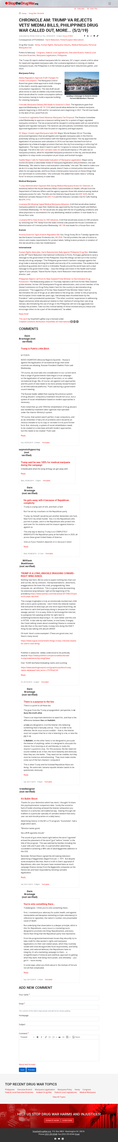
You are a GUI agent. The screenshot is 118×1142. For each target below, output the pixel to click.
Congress (40, 52)
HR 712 (51, 197)
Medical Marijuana (80, 45)
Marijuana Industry (62, 45)
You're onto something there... (39, 904)
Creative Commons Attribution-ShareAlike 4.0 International (44, 321)
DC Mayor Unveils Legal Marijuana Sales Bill (38, 133)
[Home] (21, 3)
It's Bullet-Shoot (29, 798)
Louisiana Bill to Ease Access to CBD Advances (38, 220)
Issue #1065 (67, 36)
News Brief (23, 314)
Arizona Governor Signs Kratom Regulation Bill (39, 234)
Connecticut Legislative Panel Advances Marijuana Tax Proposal (46, 117)
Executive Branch (76, 52)
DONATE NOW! (52, 1120)
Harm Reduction (52, 40)
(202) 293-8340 (51, 1134)
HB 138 (62, 225)
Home (24, 13)
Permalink (46, 442)
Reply (23, 435)
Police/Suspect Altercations (72, 40)
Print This (93, 8)
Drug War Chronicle (36, 13)
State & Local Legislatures (57, 52)
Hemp (37, 45)
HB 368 (43, 209)
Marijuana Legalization (46, 55)
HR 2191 (26, 199)
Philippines (62, 55)
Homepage (23, 1015)
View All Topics (59, 1097)
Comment (23, 1033)
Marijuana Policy (65, 1089)
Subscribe (80, 8)
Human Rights (47, 45)
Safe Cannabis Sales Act (50, 149)
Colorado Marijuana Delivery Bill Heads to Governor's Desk (44, 104)
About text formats (27, 1064)
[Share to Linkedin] (88, 36)
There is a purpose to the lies (39, 701)
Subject (22, 1024)
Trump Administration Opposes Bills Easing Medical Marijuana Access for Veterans (54, 185)
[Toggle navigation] (109, 3)
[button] (97, 36)
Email (21, 1003)
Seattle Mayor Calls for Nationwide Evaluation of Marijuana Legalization (50, 160)
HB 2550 (58, 237)
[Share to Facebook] (84, 36)
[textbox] (59, 1050)
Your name (23, 994)
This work (23, 319)
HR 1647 (83, 194)
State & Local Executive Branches (19, 1092)
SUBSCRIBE (67, 1120)
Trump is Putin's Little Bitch (35, 348)
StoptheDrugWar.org (42, 1131)
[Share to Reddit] (91, 36)
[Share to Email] (94, 36)
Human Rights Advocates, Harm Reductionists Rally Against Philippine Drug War (53, 252)
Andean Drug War (44, 1092)
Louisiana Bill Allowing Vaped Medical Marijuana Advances (44, 204)
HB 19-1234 (45, 107)
